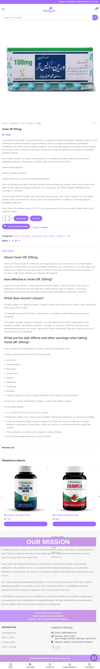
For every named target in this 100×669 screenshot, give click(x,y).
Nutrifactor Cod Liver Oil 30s (17, 515)
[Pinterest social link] (16, 240)
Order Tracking (9, 647)
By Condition (28, 123)
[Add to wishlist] (47, 467)
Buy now (36, 218)
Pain (39, 123)
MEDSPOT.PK (44, 658)
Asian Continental (22, 236)
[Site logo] (50, 9)
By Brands (37, 236)
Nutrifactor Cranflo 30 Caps (65, 515)
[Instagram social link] (58, 648)
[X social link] (12, 240)
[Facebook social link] (9, 240)
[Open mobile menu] (3, 9)
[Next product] (96, 123)
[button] (25, 524)
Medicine (15, 123)
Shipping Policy (9, 633)
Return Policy (8, 637)
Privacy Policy (8, 642)
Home (5, 123)
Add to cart (21, 218)
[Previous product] (91, 123)
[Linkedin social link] (19, 240)
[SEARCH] (95, 17)
